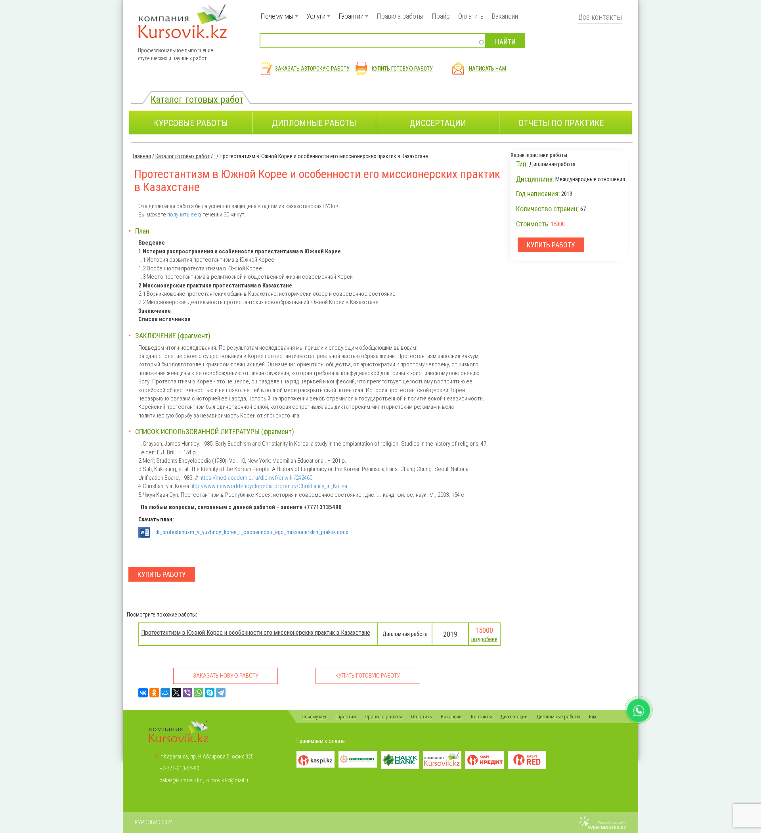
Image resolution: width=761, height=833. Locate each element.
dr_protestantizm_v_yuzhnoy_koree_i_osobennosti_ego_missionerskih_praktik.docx (251, 532)
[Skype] (209, 692)
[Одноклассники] (154, 692)
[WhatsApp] (198, 692)
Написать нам (487, 68)
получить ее (182, 214)
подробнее (484, 639)
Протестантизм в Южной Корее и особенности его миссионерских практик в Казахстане (255, 632)
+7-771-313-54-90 (179, 768)
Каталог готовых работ (197, 99)
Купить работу (162, 574)
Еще (593, 717)
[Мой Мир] (165, 692)
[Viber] (187, 692)
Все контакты (600, 17)
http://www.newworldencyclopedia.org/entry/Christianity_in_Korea (268, 486)
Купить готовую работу (402, 68)
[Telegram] (221, 692)
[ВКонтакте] (143, 692)
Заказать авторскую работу (312, 68)
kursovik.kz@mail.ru (227, 780)
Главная (142, 156)
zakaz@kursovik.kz (181, 780)
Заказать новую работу (225, 675)
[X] (176, 692)
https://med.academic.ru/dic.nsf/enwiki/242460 (255, 477)
